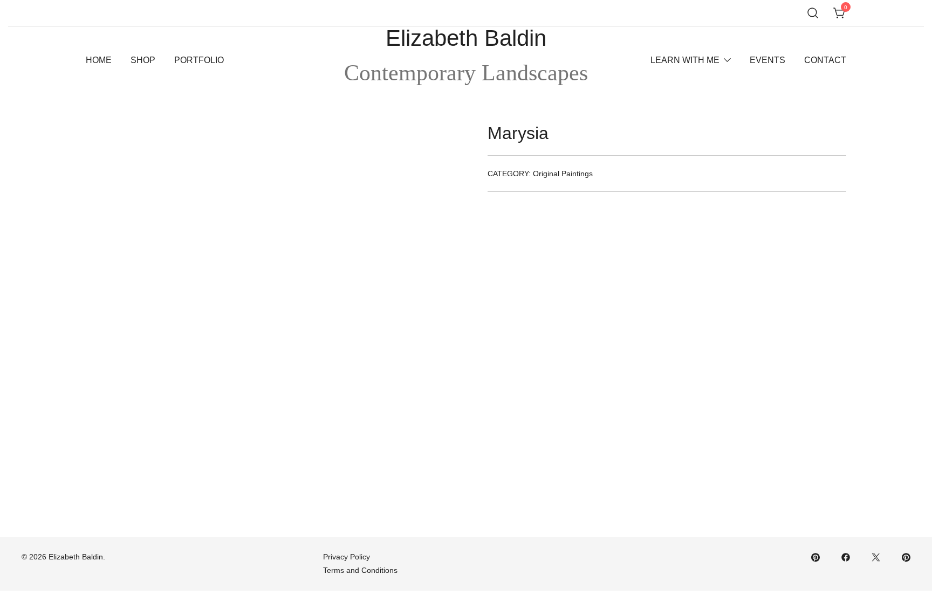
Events (767, 60)
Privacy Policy (346, 556)
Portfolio (199, 60)
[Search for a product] (813, 13)
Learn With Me (684, 60)
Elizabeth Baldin (466, 38)
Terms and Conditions (360, 570)
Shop (143, 60)
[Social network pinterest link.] (815, 556)
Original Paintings (563, 173)
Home (99, 60)
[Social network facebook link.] (845, 556)
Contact (825, 60)
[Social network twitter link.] (876, 556)
